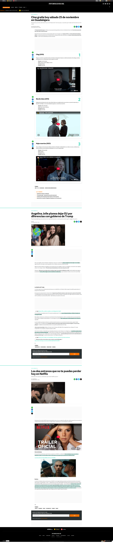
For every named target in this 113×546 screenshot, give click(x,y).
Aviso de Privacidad (51, 541)
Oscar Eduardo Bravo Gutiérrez (35, 26)
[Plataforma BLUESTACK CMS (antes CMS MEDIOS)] (7, 540)
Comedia (53, 508)
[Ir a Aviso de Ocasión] (50, 528)
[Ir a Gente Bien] (14, 0)
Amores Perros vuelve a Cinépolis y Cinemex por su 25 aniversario (49, 198)
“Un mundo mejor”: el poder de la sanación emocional (47, 195)
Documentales (48, 508)
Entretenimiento (34, 14)
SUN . (33, 221)
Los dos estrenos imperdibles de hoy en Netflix (45, 457)
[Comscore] (107, 540)
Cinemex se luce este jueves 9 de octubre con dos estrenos (48, 196)
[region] (56, 544)
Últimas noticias (6, 7)
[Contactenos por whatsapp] (109, 3)
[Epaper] (102, 0)
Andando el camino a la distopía (43, 193)
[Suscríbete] (108, 0)
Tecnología (57, 535)
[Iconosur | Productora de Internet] (4, 540)
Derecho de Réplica (56, 541)
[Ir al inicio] (13, 3)
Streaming (40, 508)
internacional (48, 535)
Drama (57, 508)
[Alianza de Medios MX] (103, 540)
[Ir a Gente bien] (63, 528)
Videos (21, 7)
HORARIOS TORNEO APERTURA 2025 (11, 10)
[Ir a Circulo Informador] (9, 0)
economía (72, 535)
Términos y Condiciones (44, 356)
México (16, 7)
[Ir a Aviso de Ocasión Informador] (4, 0)
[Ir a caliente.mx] (97, 0)
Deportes (53, 535)
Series (44, 508)
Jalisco (12, 7)
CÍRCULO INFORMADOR (25, 10)
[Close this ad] (112, 541)
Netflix (36, 508)
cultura (68, 535)
